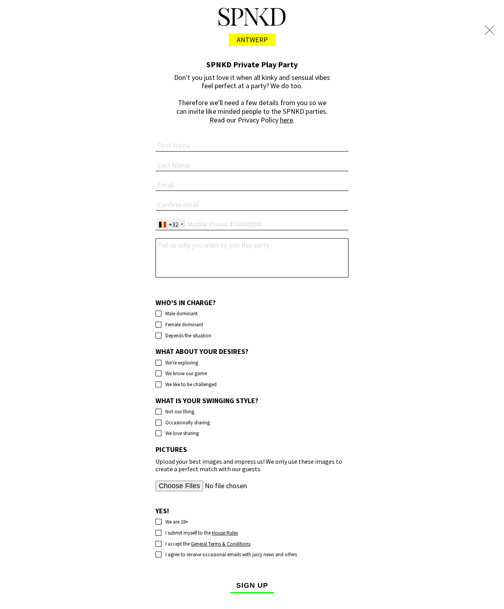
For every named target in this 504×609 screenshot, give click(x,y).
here (286, 119)
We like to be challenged (191, 384)
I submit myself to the (201, 533)
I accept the (207, 544)
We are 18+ (176, 522)
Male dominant (181, 314)
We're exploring (181, 363)
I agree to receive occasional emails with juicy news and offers (231, 555)
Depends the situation (188, 336)
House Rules (225, 532)
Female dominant (184, 325)
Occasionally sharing (187, 423)
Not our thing (179, 412)
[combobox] (170, 224)
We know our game (186, 373)
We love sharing (182, 433)
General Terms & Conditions (220, 544)
